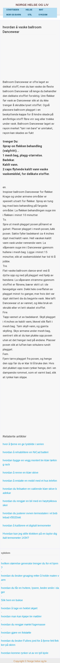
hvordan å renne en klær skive (20, 472)
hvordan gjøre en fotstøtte (16, 632)
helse (29, 10)
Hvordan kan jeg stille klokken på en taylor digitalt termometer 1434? (30, 535)
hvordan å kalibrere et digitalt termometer (27, 525)
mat (41, 10)
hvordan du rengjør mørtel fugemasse (23, 624)
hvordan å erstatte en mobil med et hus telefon (30, 480)
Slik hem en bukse (12, 600)
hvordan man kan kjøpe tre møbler (21, 616)
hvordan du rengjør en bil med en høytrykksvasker (30, 503)
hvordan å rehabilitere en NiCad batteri (25, 452)
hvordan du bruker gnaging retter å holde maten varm (30, 577)
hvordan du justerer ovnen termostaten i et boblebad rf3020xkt (30, 515)
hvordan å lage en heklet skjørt (19, 608)
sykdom (42, 15)
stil (30, 15)
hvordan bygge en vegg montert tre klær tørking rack (30, 462)
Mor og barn (13, 15)
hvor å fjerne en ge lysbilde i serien (23, 444)
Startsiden (12, 10)
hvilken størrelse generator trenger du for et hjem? (29, 565)
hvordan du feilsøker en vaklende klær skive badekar (30, 490)
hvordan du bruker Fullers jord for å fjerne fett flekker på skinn (30, 642)
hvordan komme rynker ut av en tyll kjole (24, 653)
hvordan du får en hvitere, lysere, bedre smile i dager (30, 590)
